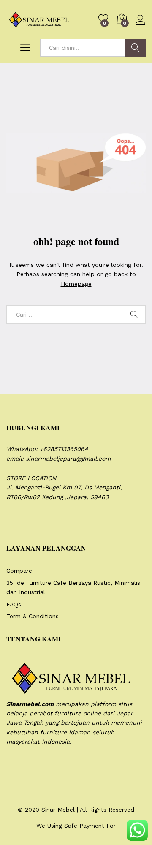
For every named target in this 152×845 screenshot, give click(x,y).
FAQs (13, 604)
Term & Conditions (32, 616)
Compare (19, 570)
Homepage (76, 283)
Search (135, 48)
